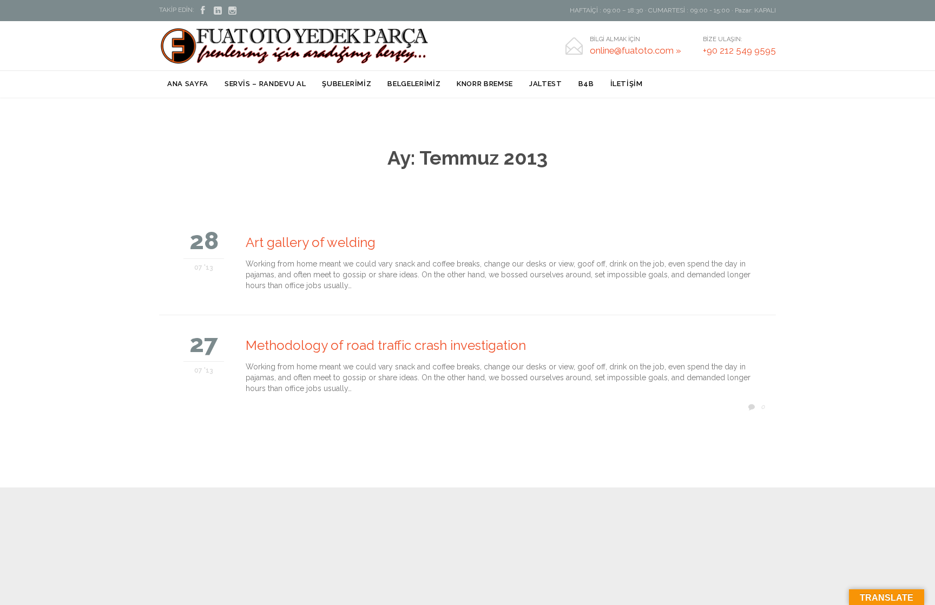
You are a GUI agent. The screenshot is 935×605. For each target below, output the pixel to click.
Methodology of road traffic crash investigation (386, 345)
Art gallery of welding (311, 242)
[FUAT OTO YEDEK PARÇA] (294, 45)
